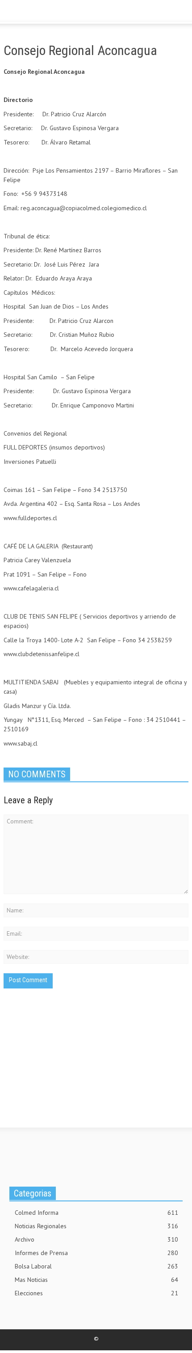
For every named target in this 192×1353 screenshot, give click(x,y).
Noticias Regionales (96, 1226)
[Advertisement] (71, 1069)
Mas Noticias (96, 1280)
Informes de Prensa (96, 1253)
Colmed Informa (96, 1213)
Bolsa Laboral (96, 1266)
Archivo (96, 1239)
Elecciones (96, 1293)
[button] (34, 12)
